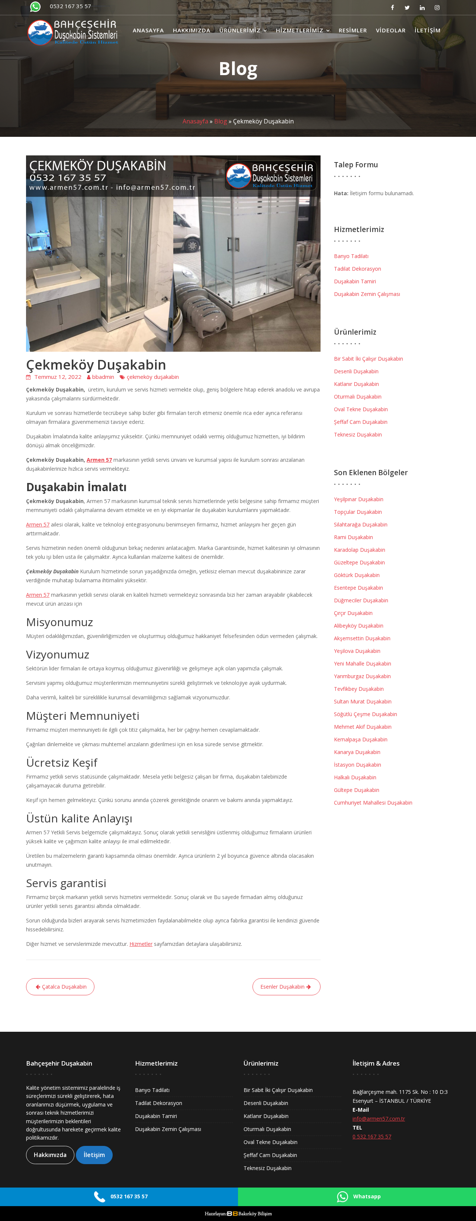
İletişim (428, 30)
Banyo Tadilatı (351, 256)
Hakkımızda (191, 30)
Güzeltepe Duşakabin (359, 562)
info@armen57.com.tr (379, 1118)
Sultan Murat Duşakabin (363, 701)
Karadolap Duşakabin (359, 549)
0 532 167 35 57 (372, 1136)
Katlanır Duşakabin (356, 383)
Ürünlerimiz (240, 30)
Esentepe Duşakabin (358, 587)
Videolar (391, 30)
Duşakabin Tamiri (355, 281)
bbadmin (103, 376)
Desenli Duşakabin (356, 371)
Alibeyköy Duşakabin (358, 625)
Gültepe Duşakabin (356, 789)
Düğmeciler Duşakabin (361, 600)
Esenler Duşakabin (282, 986)
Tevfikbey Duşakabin (359, 688)
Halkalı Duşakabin (355, 777)
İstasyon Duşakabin (357, 764)
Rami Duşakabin (353, 537)
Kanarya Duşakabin (357, 752)
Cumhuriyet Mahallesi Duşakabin (373, 802)
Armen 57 (99, 459)
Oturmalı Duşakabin (358, 396)
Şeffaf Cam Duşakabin (360, 421)
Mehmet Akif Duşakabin (363, 726)
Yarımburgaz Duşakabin (362, 676)
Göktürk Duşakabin (357, 575)
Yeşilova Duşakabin (357, 650)
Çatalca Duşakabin (64, 986)
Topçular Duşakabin (358, 511)
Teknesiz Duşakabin (358, 434)
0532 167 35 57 (70, 6)
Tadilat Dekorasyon (357, 268)
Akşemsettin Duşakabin (362, 638)
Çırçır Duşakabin (353, 612)
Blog (220, 121)
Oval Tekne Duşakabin (361, 409)
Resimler (353, 30)
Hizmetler (140, 943)
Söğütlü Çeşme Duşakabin (365, 714)
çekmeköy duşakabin (153, 376)
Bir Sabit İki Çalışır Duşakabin (368, 358)
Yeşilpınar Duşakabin (358, 499)
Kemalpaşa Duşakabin (360, 739)
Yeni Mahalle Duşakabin (362, 663)
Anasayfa (148, 30)
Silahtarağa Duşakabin (360, 524)
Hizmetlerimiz (300, 30)
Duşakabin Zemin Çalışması (367, 293)
